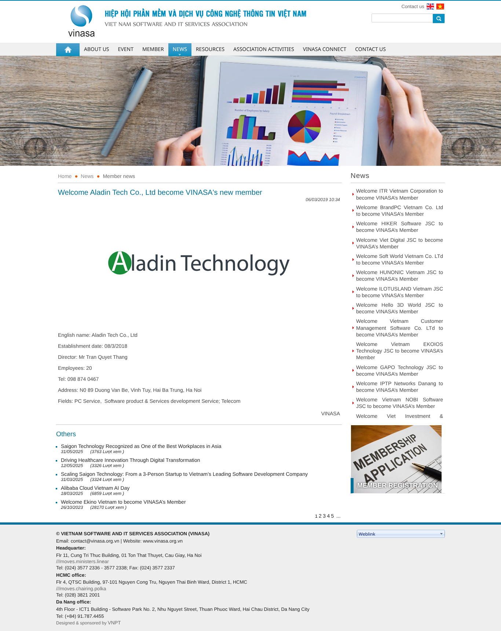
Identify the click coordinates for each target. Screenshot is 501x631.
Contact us (413, 6)
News (87, 176)
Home (65, 176)
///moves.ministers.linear (82, 561)
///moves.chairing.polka (81, 588)
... (338, 516)
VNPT (114, 622)
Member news (119, 176)
